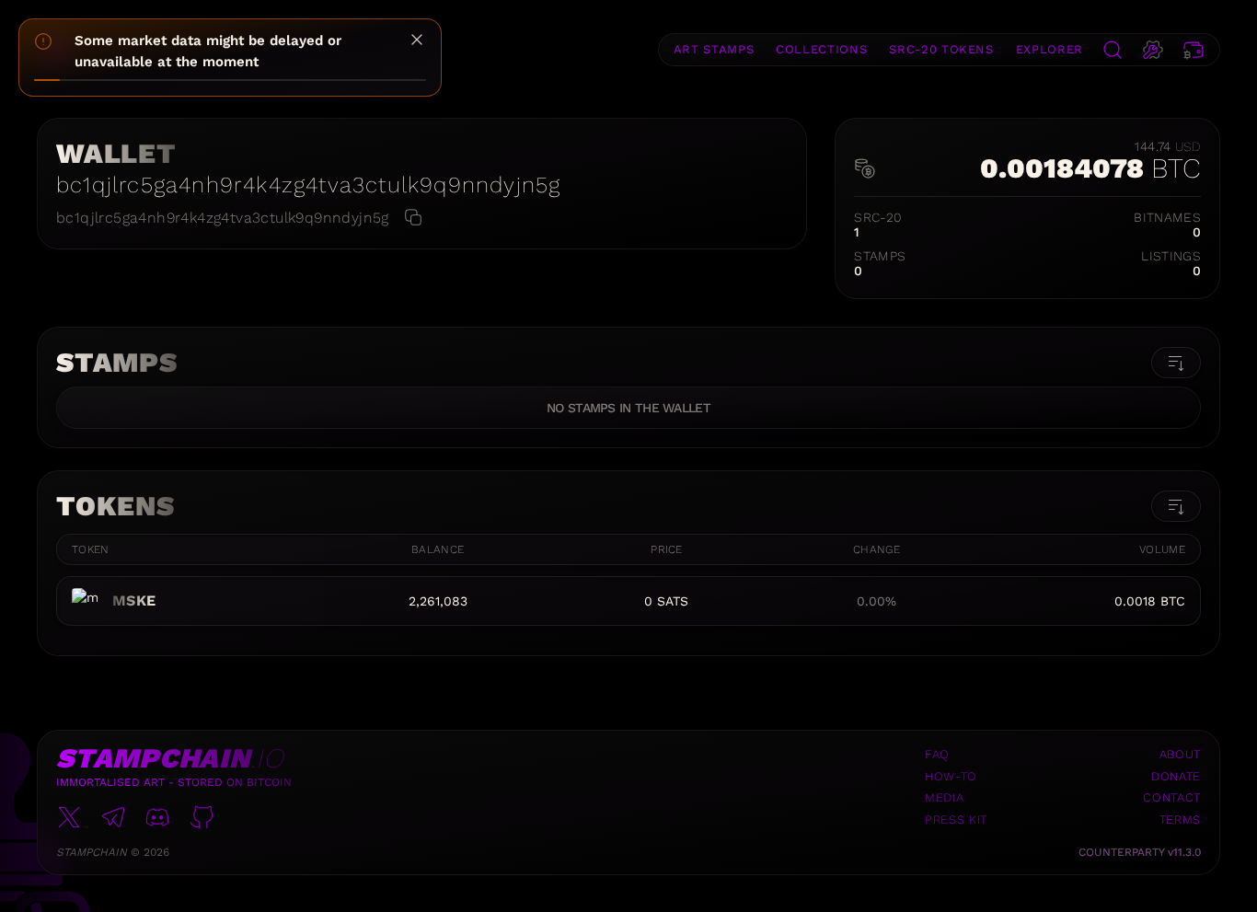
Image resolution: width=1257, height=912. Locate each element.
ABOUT (1180, 754)
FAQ (937, 754)
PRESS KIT (956, 819)
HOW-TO (951, 776)
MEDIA (944, 797)
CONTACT (1172, 797)
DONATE (1176, 776)
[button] (1112, 50)
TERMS (1180, 819)
